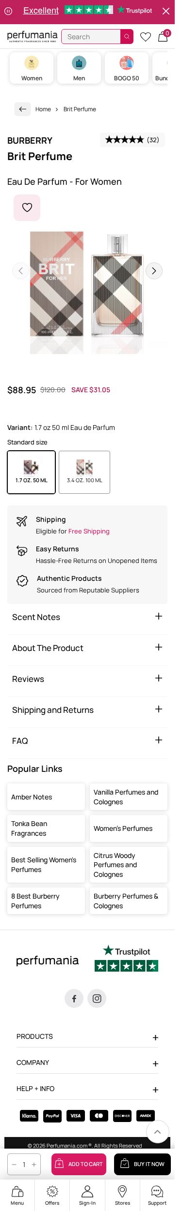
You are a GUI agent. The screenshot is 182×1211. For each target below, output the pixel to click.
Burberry (29, 140)
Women (31, 78)
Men (79, 78)
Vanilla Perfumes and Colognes (126, 796)
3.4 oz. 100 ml (84, 480)
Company (33, 1062)
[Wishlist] (145, 36)
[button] (162, 36)
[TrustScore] (126, 960)
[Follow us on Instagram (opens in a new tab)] (96, 998)
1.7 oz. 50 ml (32, 480)
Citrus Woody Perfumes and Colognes (115, 865)
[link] (23, 109)
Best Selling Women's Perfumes (43, 864)
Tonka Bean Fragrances (29, 828)
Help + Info (35, 1088)
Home (43, 109)
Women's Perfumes (123, 828)
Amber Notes (31, 796)
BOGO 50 (126, 78)
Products (35, 1036)
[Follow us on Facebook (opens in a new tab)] (74, 998)
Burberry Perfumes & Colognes (126, 900)
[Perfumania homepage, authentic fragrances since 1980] (32, 36)
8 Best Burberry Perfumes (35, 900)
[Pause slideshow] (8, 12)
